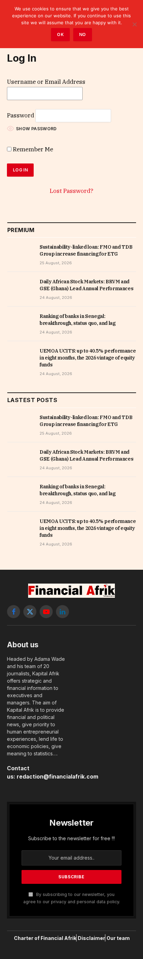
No (82, 34)
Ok (60, 34)
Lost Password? (71, 191)
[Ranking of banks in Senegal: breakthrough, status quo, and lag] (20, 324)
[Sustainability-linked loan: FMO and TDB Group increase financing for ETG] (20, 254)
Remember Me (32, 149)
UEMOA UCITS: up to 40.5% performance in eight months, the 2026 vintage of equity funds (88, 358)
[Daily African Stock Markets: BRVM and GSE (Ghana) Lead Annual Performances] (20, 289)
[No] (134, 24)
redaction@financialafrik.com (57, 776)
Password (20, 115)
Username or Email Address (46, 82)
